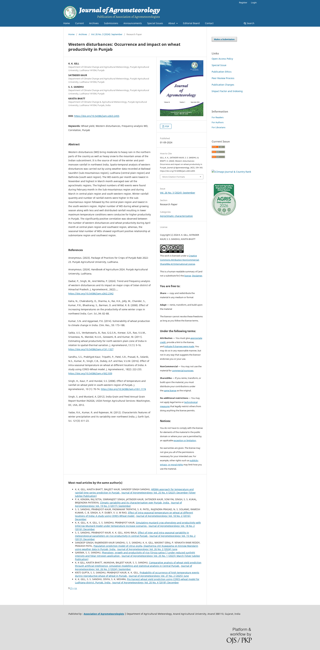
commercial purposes (182, 370)
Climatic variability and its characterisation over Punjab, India (135, 502)
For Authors (218, 122)
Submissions (111, 23)
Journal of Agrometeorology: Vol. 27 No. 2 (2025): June (159, 575)
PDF (167, 126)
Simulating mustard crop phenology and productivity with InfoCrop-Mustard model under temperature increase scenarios (138, 524)
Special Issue (219, 65)
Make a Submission (224, 39)
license (187, 275)
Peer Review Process (223, 78)
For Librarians (218, 127)
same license (170, 390)
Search (250, 23)
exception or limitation (185, 440)
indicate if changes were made (179, 346)
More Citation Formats (173, 176)
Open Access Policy (222, 58)
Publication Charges (223, 84)
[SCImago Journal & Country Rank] (231, 171)
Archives (94, 23)
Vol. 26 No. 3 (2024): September (106, 34)
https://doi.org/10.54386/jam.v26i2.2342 (91, 293)
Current (79, 23)
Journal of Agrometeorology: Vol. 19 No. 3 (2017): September (128, 504)
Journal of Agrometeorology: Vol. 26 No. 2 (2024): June (147, 549)
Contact (209, 23)
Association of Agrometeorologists (104, 613)
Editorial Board (191, 23)
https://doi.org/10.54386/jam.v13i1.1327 (91, 349)
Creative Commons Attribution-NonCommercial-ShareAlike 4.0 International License (179, 259)
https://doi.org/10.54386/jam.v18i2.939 (90, 373)
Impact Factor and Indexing (227, 91)
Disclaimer (197, 275)
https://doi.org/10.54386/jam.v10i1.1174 (123, 389)
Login (254, 2)
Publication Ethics (222, 71)
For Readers (218, 117)
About (172, 23)
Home (66, 23)
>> (75, 588)
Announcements (133, 23)
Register (243, 2)
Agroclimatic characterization (176, 216)
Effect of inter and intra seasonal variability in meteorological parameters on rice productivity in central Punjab (132, 534)
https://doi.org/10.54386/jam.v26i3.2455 (96, 116)
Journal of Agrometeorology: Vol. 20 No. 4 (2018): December (145, 582)
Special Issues (155, 23)
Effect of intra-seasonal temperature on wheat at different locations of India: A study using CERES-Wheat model (134, 514)
